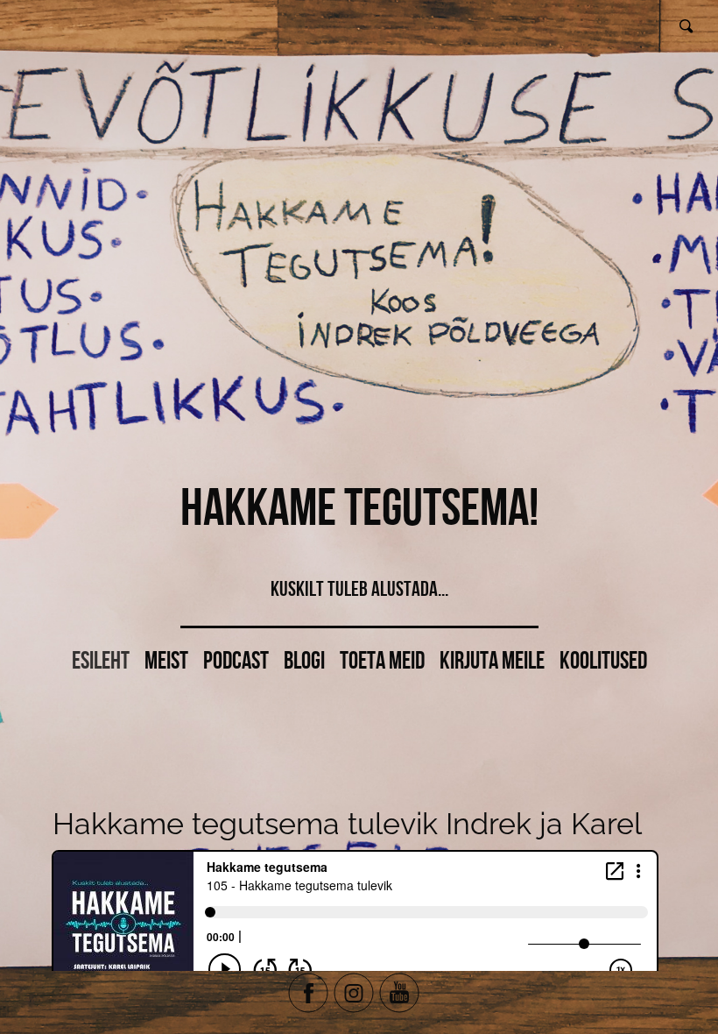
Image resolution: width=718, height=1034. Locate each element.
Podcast (236, 660)
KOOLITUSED (603, 660)
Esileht (101, 660)
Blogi (304, 660)
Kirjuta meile (492, 660)
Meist (166, 660)
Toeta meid (382, 660)
